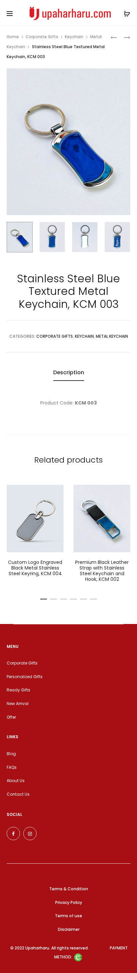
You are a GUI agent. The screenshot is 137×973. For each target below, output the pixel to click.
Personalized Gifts (25, 676)
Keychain (74, 37)
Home (13, 37)
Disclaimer (68, 929)
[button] (44, 598)
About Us (16, 780)
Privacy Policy (68, 902)
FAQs (12, 767)
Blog (11, 753)
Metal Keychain (112, 336)
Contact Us (18, 794)
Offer (11, 717)
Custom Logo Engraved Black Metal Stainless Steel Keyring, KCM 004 (35, 568)
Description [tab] (68, 372)
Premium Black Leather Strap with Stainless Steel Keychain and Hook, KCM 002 (102, 570)
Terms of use (68, 916)
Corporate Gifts (42, 37)
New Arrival (18, 703)
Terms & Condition (68, 889)
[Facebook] (13, 833)
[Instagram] (30, 833)
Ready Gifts (18, 690)
